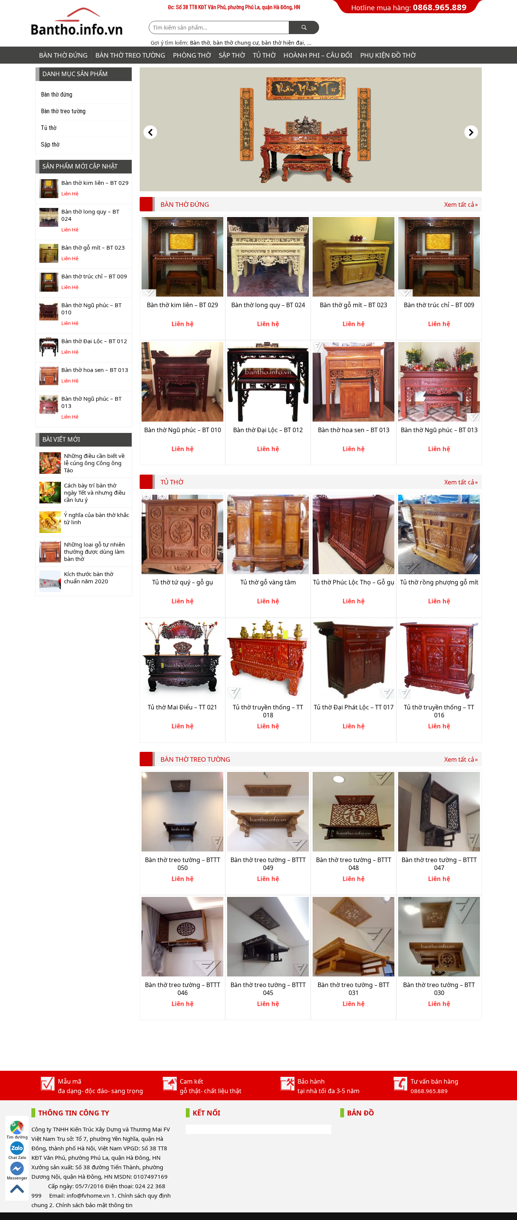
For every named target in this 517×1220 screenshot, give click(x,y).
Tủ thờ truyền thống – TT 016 (439, 711)
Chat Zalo (17, 1157)
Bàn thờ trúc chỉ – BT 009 (94, 276)
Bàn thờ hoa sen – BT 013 (94, 369)
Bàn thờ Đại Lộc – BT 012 (94, 341)
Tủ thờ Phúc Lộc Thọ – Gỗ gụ (353, 582)
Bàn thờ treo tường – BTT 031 (353, 989)
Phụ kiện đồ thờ (388, 55)
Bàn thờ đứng (63, 55)
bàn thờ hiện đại (283, 42)
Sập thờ (232, 55)
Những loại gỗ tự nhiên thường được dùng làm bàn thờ (94, 551)
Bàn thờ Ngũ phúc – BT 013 (91, 402)
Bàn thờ (200, 42)
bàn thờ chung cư (235, 42)
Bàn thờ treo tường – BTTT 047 (439, 864)
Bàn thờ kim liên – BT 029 (95, 182)
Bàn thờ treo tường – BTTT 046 (182, 989)
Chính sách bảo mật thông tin (94, 1205)
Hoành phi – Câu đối (317, 55)
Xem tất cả (459, 204)
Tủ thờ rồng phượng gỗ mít (439, 582)
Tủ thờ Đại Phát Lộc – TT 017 (354, 707)
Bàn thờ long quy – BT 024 (90, 215)
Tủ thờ (264, 55)
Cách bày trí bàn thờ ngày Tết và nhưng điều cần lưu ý (94, 492)
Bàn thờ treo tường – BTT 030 (439, 989)
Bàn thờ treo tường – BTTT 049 (268, 864)
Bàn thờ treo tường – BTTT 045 (268, 989)
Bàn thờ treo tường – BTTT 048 (353, 864)
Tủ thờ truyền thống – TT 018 (268, 711)
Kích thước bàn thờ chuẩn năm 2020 (88, 577)
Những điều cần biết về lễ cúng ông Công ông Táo (94, 463)
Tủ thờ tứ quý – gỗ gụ (182, 582)
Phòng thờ (192, 55)
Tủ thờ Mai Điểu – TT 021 (182, 707)
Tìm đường (17, 1137)
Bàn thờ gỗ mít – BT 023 (93, 247)
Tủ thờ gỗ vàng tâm (268, 582)
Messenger (17, 1178)
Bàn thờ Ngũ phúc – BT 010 (91, 308)
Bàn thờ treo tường (130, 55)
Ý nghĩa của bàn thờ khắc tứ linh (96, 518)
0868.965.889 (440, 6)
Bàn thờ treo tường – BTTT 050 (182, 864)
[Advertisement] (277, 1046)
